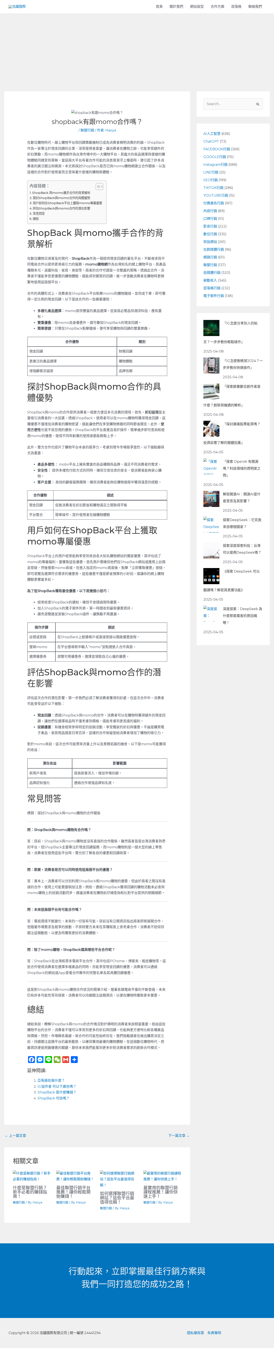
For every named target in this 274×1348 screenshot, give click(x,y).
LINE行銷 (210, 172)
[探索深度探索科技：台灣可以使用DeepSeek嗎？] (211, 550)
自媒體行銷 (211, 273)
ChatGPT (211, 141)
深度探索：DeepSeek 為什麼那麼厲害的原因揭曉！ (242, 616)
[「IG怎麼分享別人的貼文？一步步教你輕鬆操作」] (211, 328)
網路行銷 (210, 257)
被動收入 (210, 280)
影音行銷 (210, 226)
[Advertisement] (137, 45)
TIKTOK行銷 (213, 188)
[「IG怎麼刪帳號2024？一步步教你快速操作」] (211, 365)
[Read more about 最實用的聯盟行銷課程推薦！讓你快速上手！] (162, 1176)
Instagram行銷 (215, 165)
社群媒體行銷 (213, 249)
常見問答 (39, 214)
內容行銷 (210, 211)
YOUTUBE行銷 (215, 195)
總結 (36, 219)
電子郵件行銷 (213, 296)
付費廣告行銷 (213, 203)
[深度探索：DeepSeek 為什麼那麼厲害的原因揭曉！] (211, 614)
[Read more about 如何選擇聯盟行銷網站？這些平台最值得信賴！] (119, 1179)
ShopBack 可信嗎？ (53, 1098)
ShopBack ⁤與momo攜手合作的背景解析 (61, 193)
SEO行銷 (210, 180)
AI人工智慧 (211, 134)
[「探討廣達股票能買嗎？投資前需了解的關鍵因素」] (211, 429)
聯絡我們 (255, 7)
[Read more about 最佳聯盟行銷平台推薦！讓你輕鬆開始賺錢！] (75, 1176)
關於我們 (176, 7)
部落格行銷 (211, 288)
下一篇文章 (179, 1136)
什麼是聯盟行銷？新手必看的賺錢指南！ (30, 1192)
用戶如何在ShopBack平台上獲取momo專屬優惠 (67, 203)
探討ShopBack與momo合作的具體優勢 (61, 198)
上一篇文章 (15, 1136)
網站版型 (197, 7)
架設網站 (210, 242)
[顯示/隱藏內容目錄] (97, 186)
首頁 (159, 7)
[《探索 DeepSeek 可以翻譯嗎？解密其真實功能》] (211, 576)
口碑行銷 (210, 219)
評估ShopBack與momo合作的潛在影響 (61, 208)
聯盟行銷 (87, 130)
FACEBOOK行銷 (216, 149)
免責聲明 (214, 1333)
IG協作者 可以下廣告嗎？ (56, 1086)
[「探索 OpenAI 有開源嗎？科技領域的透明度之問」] (211, 466)
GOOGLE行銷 (214, 157)
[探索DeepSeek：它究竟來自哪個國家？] (211, 525)
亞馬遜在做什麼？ (51, 1080)
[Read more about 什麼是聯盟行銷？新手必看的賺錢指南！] (32, 1176)
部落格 (236, 7)
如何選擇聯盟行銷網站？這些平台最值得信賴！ (117, 1198)
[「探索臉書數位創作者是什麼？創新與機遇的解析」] (211, 391)
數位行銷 (210, 234)
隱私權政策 (195, 1333)
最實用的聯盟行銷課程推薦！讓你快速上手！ (160, 1192)
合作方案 (217, 7)
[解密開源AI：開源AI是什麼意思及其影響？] (211, 499)
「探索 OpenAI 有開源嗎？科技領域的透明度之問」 (242, 468)
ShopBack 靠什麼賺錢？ (56, 1092)
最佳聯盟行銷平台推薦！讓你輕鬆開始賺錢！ (73, 1192)
